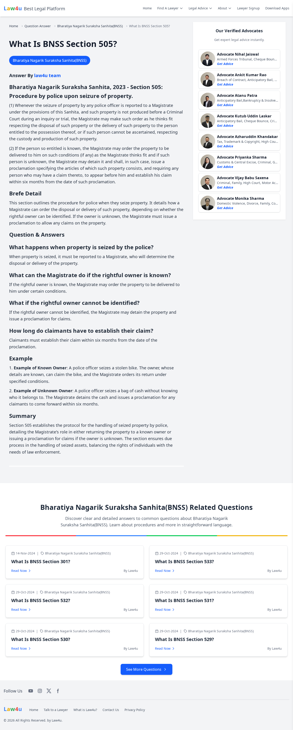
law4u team (47, 75)
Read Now (19, 570)
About (222, 8)
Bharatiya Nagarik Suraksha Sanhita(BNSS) (90, 26)
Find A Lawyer (168, 8)
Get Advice (225, 64)
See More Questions (143, 669)
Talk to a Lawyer (56, 710)
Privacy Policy (135, 710)
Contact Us (111, 710)
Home (147, 8)
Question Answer (37, 26)
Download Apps (277, 8)
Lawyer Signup (248, 8)
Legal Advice (198, 8)
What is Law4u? (85, 710)
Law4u (57, 720)
